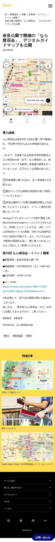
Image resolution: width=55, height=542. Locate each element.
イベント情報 (11, 17)
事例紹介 (14, 14)
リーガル (7, 508)
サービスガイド (10, 494)
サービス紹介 (9, 480)
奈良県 (32, 14)
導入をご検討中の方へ (13, 487)
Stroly (6, 501)
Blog (45, 521)
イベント (42, 14)
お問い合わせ (42, 537)
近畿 (23, 14)
